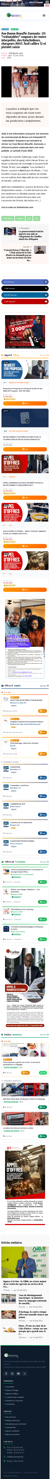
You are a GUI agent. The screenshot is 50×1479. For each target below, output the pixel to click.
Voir (26, 403)
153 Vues (22, 1307)
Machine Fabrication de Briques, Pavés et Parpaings (24, 1099)
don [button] (37, 218)
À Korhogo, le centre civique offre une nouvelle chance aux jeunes (33, 1314)
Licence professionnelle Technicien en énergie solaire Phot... (27, 870)
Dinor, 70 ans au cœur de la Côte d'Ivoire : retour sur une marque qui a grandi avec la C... (33, 1329)
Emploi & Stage (11, 1390)
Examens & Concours (14, 1401)
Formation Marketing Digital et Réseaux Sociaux (27, 928)
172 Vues (6, 1290)
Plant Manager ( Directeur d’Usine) (24, 743)
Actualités (9, 1387)
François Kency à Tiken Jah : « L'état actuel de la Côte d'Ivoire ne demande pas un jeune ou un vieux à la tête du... (17, 255)
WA (44, 1073)
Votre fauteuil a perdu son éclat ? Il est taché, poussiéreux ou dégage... (21, 1063)
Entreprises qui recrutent (15, 1424)
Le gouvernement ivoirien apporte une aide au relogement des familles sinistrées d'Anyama (31, 235)
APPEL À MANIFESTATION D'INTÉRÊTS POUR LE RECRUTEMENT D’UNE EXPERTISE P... (23, 484)
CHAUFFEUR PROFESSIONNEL (22, 841)
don (22, 170)
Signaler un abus (10, 1476)
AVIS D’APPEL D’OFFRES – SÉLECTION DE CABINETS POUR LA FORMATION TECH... (24, 532)
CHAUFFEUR (15, 767)
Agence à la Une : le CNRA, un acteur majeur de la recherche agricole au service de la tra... (25, 1284)
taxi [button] (29, 218)
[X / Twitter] (24, 1373)
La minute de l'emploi (14, 1397)
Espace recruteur (12, 1434)
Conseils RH (10, 1427)
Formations (10, 1404)
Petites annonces (12, 1420)
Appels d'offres (11, 1394)
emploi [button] (20, 218)
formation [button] (8, 218)
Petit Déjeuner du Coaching (22, 909)
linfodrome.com (16, 53)
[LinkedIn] (12, 1373)
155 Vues (22, 1321)
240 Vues (22, 1337)
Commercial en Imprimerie (21, 822)
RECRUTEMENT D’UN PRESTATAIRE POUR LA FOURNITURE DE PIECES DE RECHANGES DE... (22, 438)
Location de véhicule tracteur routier (18, 1128)
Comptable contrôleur (19, 785)
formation (20, 133)
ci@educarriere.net (15, 1457)
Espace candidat (12, 1431)
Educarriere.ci (15, 1473)
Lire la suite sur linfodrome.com (17, 207)
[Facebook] (6, 1373)
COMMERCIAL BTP (17, 804)
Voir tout (43, 355)
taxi (29, 163)
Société (15, 29)
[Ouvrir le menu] (44, 15)
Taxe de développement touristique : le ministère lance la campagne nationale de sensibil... (33, 1299)
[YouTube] (18, 1373)
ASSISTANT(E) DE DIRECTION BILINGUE (26, 700)
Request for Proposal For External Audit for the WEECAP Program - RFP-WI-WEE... (22, 389)
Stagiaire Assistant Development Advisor (26, 722)
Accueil (5, 29)
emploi (25, 167)
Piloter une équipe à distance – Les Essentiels (25, 890)
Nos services (10, 1417)
